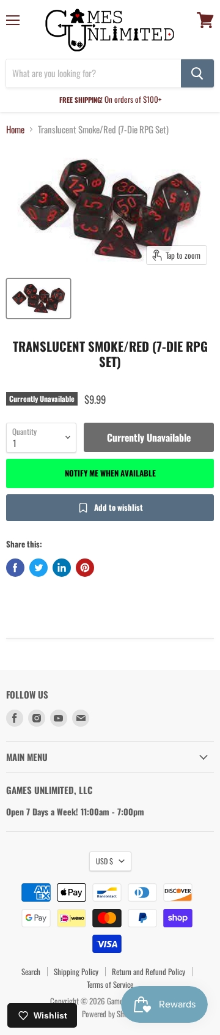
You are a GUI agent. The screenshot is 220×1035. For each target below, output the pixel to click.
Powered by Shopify (110, 1013)
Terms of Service (110, 984)
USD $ (104, 861)
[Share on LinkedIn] (62, 567)
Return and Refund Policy (148, 971)
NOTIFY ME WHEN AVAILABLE (110, 473)
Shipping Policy (76, 971)
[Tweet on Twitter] (38, 567)
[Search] (197, 73)
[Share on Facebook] (15, 567)
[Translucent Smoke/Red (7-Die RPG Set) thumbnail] (38, 298)
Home (15, 129)
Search (30, 971)
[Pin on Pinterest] (85, 567)
